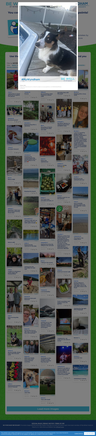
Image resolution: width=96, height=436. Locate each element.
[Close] (76, 4)
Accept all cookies (89, 433)
